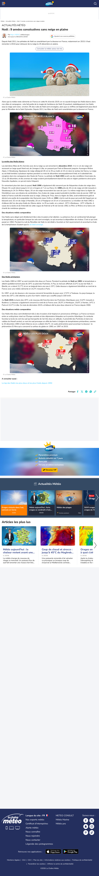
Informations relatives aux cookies (57, 860)
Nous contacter (33, 839)
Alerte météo (32, 827)
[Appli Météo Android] (70, 851)
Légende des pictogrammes (39, 843)
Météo (2, 21)
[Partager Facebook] (77, 391)
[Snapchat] (85, 826)
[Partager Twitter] (82, 391)
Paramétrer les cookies (36, 864)
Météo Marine (62, 819)
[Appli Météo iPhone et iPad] (53, 851)
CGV (29, 860)
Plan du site (37, 860)
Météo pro (61, 823)
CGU (23, 860)
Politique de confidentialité (82, 860)
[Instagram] (91, 826)
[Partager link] (95, 391)
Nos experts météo (35, 819)
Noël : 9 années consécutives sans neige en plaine (30, 21)
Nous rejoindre (33, 835)
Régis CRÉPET (15, 35)
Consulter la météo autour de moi (49, 49)
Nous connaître (33, 831)
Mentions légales (13, 860)
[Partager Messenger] (86, 391)
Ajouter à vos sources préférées (64, 36)
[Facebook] (85, 820)
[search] (95, 4)
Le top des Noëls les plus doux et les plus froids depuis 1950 (27, 383)
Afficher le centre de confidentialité (60, 864)
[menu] (4, 4)
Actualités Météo (10, 21)
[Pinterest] (85, 832)
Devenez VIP (51, 470)
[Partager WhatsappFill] (90, 391)
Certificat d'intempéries (37, 823)
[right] (97, 498)
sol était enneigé (36, 224)
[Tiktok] (91, 832)
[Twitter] (91, 820)
